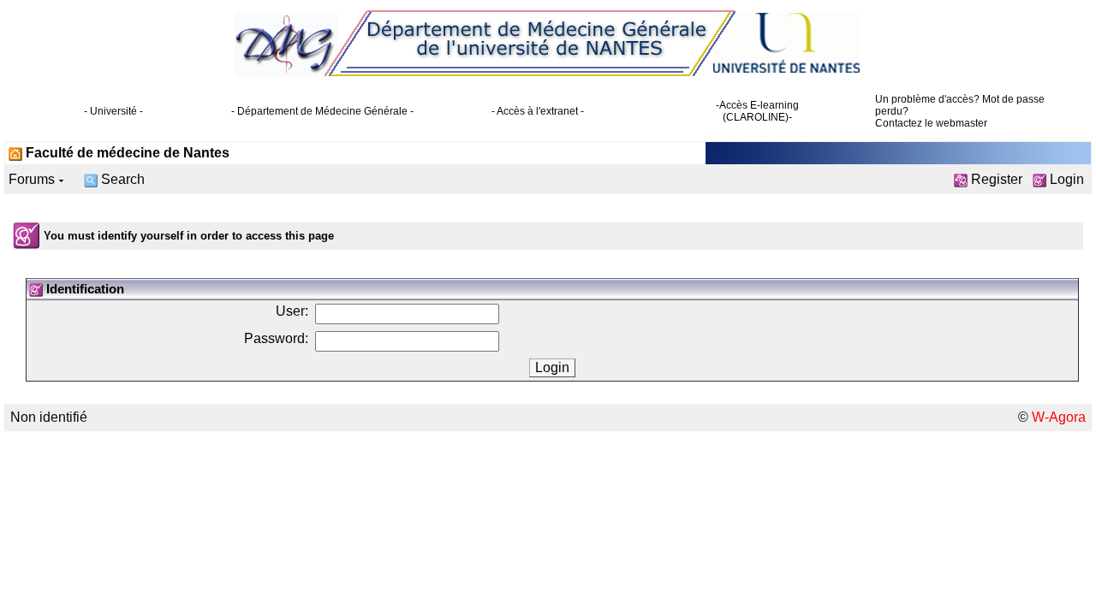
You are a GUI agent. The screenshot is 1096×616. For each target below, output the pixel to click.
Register (995, 179)
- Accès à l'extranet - (537, 111)
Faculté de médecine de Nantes (125, 152)
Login (1065, 179)
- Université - (113, 111)
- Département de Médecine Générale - (322, 111)
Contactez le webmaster (931, 123)
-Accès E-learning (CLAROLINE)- (757, 111)
